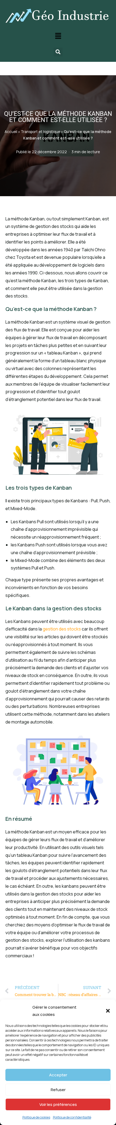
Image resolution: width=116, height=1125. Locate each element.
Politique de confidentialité (72, 1117)
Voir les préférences (58, 1104)
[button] (108, 1010)
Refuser (58, 1089)
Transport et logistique (40, 131)
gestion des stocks (62, 629)
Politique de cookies (36, 1117)
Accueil (11, 131)
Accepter (58, 1075)
